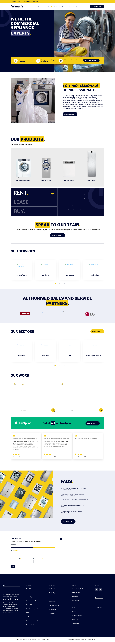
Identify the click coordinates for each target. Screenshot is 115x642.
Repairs (74, 611)
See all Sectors (96, 331)
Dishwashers (52, 597)
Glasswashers (52, 601)
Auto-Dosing (75, 596)
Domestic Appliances (31, 625)
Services (56, 6)
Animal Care (29, 588)
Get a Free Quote (96, 6)
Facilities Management (32, 609)
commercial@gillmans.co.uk (31, 1)
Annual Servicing (76, 592)
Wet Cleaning (75, 623)
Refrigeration (52, 609)
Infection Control (76, 604)
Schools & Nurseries (31, 605)
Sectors (48, 6)
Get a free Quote (67, 521)
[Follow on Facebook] (96, 589)
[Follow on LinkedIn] (100, 589)
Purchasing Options (77, 607)
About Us (64, 6)
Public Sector (29, 613)
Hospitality (29, 597)
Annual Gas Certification (78, 588)
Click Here (21, 278)
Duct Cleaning (75, 600)
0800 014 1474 (16, 1)
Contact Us (79, 6)
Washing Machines (54, 588)
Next (13, 566)
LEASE (22, 202)
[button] (106, 268)
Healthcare (29, 592)
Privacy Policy (98, 607)
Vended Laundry (30, 617)
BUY (19, 211)
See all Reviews (91, 423)
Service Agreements (77, 615)
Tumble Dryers (53, 593)
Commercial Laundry (31, 600)
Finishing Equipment (54, 605)
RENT (21, 193)
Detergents (52, 613)
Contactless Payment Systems (34, 621)
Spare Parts (75, 619)
